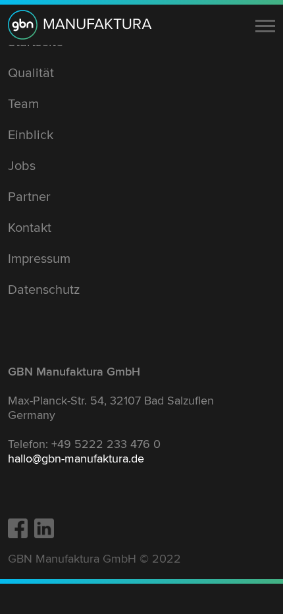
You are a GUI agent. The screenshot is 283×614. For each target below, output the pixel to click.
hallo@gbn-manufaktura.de (76, 458)
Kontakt (29, 228)
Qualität (31, 73)
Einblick (30, 135)
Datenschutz (44, 290)
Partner (29, 197)
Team (23, 104)
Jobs (22, 166)
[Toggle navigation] (265, 26)
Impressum (39, 259)
